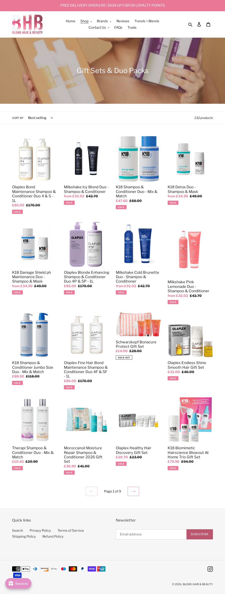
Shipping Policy (24, 536)
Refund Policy (53, 536)
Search (17, 531)
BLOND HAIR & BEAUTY (198, 584)
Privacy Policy (40, 531)
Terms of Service (71, 531)
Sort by (18, 118)
